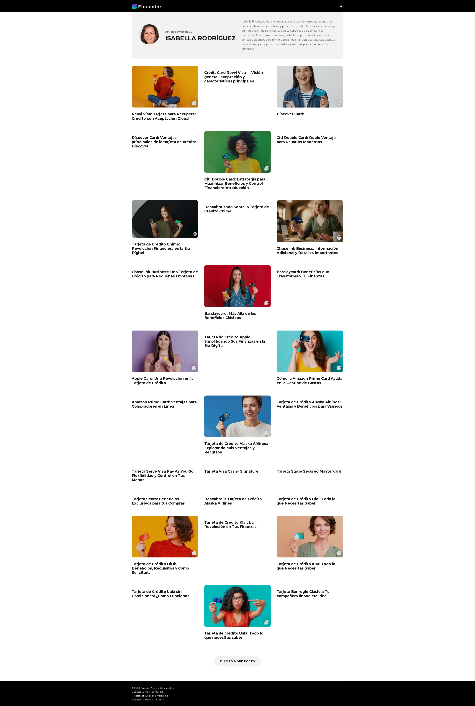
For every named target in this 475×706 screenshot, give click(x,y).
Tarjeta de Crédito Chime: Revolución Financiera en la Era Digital (165, 219)
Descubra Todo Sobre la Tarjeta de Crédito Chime (236, 209)
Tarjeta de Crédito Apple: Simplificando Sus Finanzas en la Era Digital (234, 341)
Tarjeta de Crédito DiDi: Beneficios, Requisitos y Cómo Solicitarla (165, 536)
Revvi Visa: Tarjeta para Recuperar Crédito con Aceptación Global (165, 87)
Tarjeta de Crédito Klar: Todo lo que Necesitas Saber (310, 536)
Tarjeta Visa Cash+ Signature (231, 471)
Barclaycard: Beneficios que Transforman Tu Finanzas (303, 274)
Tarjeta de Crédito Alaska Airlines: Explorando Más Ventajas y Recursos (237, 416)
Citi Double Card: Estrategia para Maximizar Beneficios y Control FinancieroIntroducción (237, 152)
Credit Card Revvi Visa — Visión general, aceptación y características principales (233, 77)
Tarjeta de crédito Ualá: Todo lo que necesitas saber (237, 606)
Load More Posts (239, 661)
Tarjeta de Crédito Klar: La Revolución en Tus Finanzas (230, 524)
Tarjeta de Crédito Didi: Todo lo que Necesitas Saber (306, 501)
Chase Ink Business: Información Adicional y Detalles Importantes (310, 221)
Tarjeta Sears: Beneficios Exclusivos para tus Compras (158, 501)
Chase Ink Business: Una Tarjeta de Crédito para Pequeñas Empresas (165, 274)
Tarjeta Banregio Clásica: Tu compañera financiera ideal (303, 594)
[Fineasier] (146, 7)
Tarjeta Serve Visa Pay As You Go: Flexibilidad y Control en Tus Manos (163, 475)
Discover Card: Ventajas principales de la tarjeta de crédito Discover (164, 142)
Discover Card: (310, 87)
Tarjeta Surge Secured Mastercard (309, 471)
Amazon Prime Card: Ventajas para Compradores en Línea (164, 404)
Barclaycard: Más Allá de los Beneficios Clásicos (237, 286)
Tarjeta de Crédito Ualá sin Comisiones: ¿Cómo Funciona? (160, 594)
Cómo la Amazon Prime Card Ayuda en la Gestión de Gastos (310, 351)
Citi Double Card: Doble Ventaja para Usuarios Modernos (306, 140)
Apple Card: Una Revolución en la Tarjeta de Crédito (165, 351)
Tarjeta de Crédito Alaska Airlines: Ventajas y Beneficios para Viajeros (310, 404)
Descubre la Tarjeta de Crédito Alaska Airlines (233, 501)
